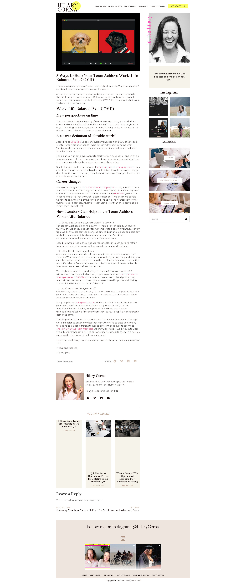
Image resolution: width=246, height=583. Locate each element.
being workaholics (85, 302)
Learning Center (157, 6)
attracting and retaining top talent (115, 167)
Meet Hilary (100, 6)
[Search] (186, 219)
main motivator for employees (98, 187)
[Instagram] (123, 538)
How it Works (115, 6)
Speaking (143, 6)
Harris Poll (119, 193)
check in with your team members (74, 329)
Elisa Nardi (76, 142)
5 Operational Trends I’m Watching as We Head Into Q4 (69, 424)
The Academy (130, 6)
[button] (115, 361)
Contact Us (158, 575)
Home (84, 575)
